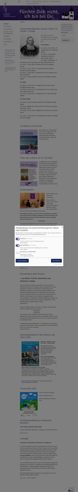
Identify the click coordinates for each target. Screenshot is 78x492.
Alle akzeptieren (56, 260)
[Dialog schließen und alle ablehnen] (62, 227)
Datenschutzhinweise (38, 234)
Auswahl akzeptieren (22, 260)
